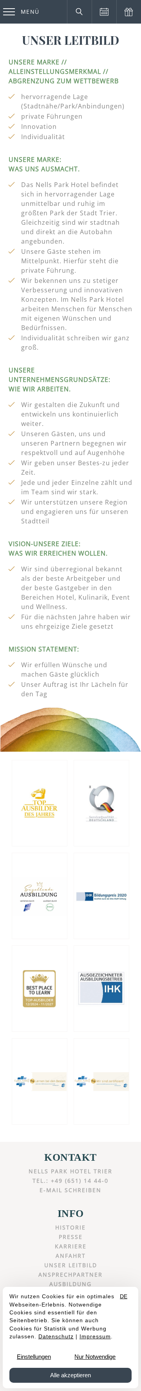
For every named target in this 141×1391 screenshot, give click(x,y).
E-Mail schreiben (70, 1190)
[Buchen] (104, 12)
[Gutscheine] (128, 12)
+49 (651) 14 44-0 (79, 1180)
